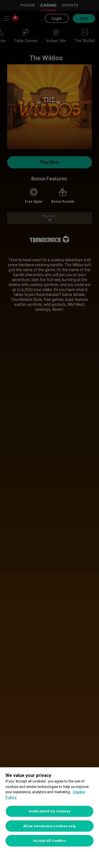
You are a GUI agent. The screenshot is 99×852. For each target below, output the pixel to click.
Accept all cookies (49, 841)
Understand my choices (50, 811)
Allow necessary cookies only (49, 826)
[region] (49, 809)
